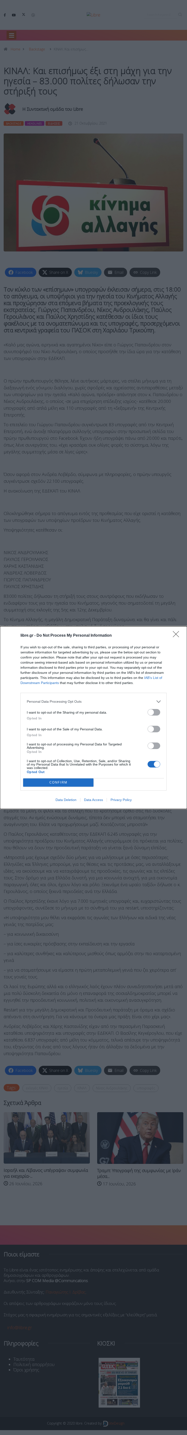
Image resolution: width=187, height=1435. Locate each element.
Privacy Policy (121, 800)
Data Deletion (66, 800)
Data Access (93, 800)
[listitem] (93, 701)
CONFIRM (58, 782)
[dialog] (93, 717)
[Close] (177, 635)
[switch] (154, 712)
